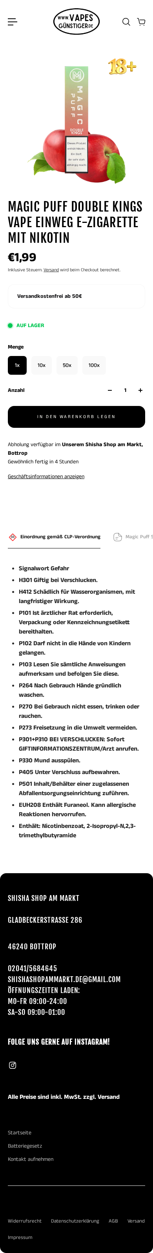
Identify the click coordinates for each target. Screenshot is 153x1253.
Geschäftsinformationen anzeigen (46, 477)
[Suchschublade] (125, 21)
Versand (51, 270)
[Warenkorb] (140, 21)
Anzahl (16, 390)
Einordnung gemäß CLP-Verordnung (60, 537)
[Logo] (76, 22)
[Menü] (12, 21)
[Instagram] (12, 1065)
